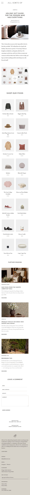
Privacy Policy (4, 485)
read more (4, 297)
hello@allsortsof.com (6, 459)
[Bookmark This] (15, 346)
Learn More (4, 451)
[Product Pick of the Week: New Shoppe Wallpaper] (15, 309)
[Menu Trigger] (3, 3)
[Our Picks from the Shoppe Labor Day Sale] (15, 275)
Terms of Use (4, 484)
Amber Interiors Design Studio (8, 471)
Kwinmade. (4, 488)
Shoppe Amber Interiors (6, 470)
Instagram (4, 464)
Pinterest (8, 464)
